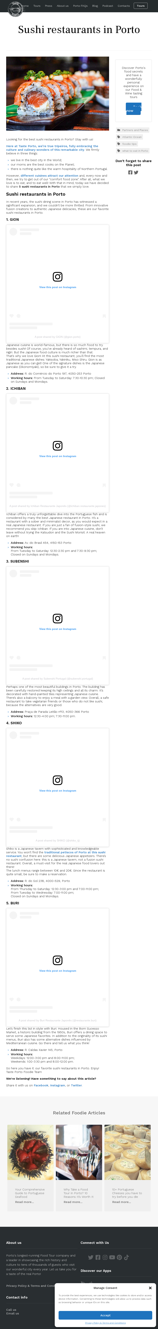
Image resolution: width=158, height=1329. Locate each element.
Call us (11, 1310)
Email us (12, 1313)
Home (25, 5)
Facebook (41, 1085)
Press (48, 5)
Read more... (24, 1202)
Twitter (76, 1085)
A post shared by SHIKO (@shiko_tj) (58, 840)
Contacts (124, 5)
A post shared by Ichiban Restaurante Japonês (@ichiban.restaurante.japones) (57, 506)
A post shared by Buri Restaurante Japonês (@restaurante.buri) (58, 1020)
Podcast (108, 5)
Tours (36, 5)
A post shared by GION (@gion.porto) (58, 336)
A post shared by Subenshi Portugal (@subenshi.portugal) (57, 678)
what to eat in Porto (135, 150)
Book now (133, 109)
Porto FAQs (80, 5)
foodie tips (129, 143)
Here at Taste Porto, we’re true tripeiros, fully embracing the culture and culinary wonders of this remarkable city (52, 148)
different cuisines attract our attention (49, 175)
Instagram (57, 1085)
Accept (105, 1315)
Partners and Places (135, 130)
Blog (95, 5)
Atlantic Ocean (132, 136)
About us (63, 5)
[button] (150, 1288)
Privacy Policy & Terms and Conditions (105, 1323)
